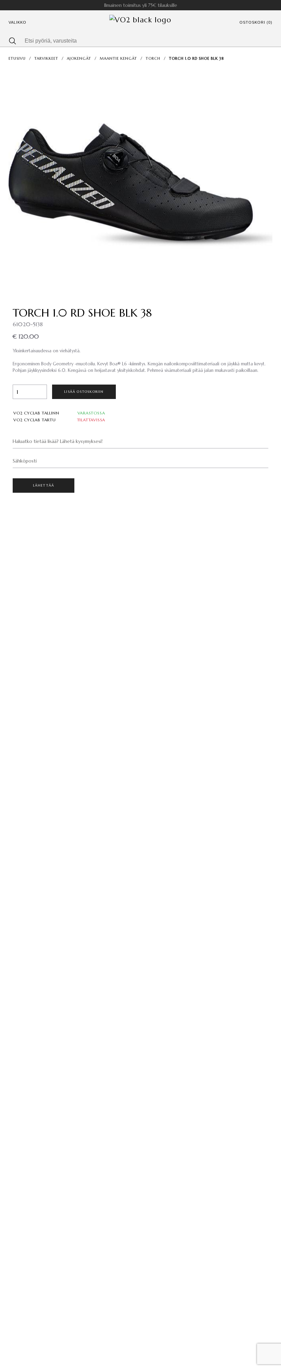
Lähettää (43, 485)
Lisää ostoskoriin (83, 391)
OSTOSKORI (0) (256, 22)
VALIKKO (17, 22)
